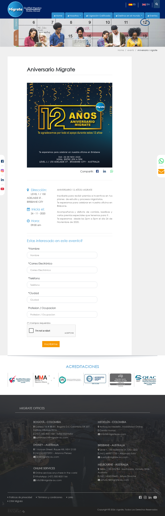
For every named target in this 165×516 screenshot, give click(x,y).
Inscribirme (51, 344)
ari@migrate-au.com (47, 456)
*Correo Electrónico (40, 263)
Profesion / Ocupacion (42, 308)
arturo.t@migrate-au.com (115, 479)
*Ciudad (33, 293)
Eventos (153, 15)
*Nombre (33, 248)
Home (58, 15)
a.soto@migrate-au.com (114, 457)
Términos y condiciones (49, 497)
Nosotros (74, 15)
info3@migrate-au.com (49, 480)
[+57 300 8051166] (161, 161)
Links (70, 497)
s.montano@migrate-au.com (52, 437)
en (148, 4)
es (134, 4)
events (130, 50)
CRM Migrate (15, 501)
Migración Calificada (99, 15)
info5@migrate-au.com (113, 434)
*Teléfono (34, 278)
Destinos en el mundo (129, 15)
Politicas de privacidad (20, 497)
